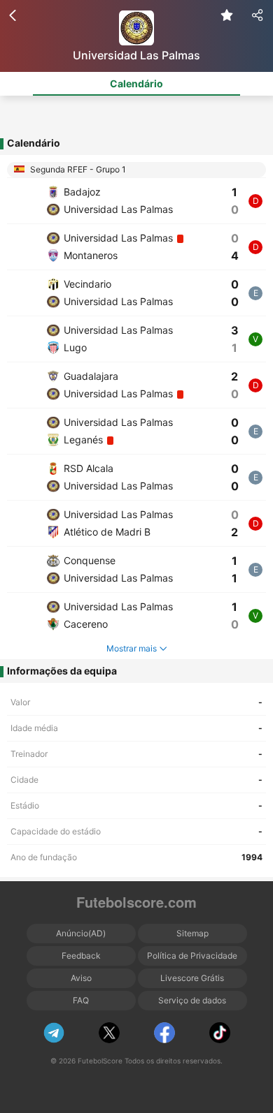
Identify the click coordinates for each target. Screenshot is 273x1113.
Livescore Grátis (192, 978)
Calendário (136, 83)
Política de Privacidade (192, 955)
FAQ (81, 1000)
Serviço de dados (192, 1000)
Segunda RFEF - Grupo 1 (77, 169)
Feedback (81, 955)
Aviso (81, 978)
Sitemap (192, 933)
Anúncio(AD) (81, 933)
